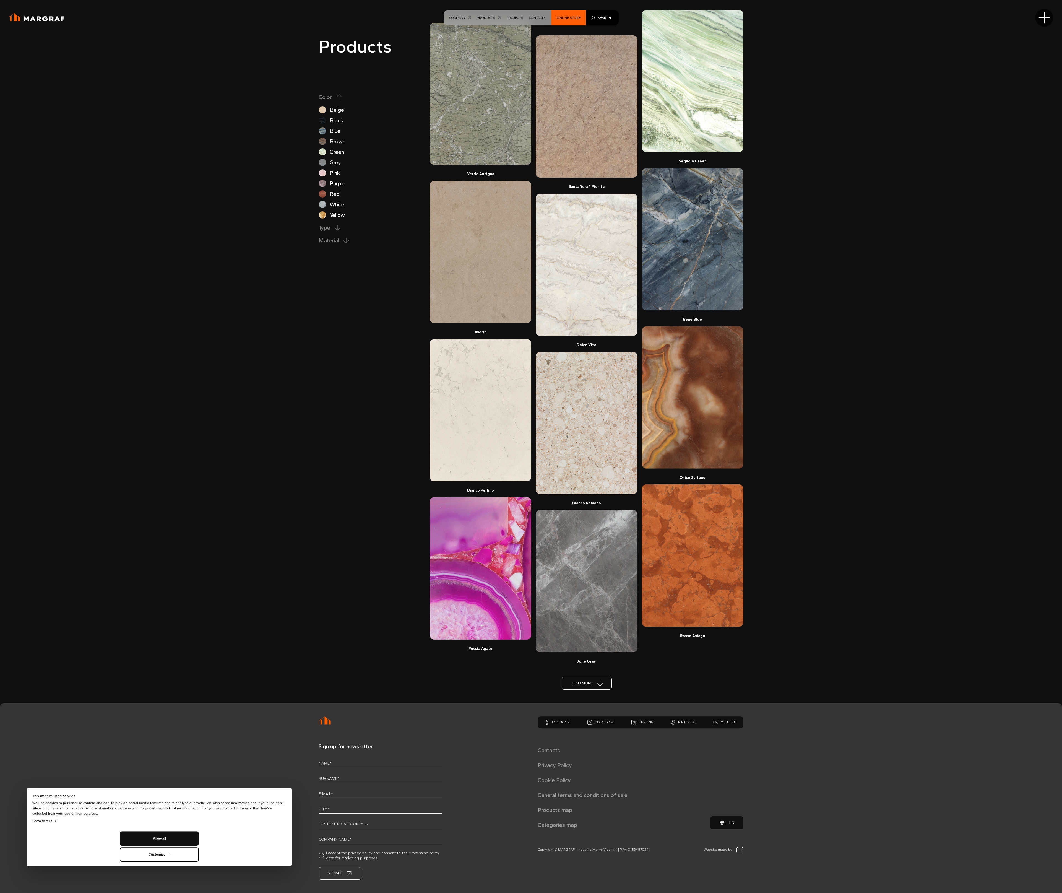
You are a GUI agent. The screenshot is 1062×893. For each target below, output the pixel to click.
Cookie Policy (554, 780)
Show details (42, 821)
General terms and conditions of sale (583, 795)
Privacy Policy (555, 765)
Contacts (549, 750)
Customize (157, 854)
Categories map (557, 825)
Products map (555, 810)
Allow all (159, 838)
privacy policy (360, 853)
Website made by (718, 850)
